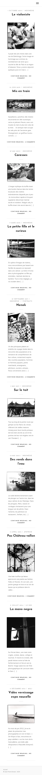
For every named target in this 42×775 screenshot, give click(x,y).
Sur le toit (21, 390)
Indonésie (29, 10)
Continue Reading (19, 76)
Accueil (5, 769)
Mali (30, 688)
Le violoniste (21, 14)
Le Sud (29, 605)
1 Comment (30, 596)
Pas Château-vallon (21, 535)
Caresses (21, 155)
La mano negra (21, 609)
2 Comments (30, 142)
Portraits (27, 301)
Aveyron (28, 532)
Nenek (21, 305)
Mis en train (21, 91)
